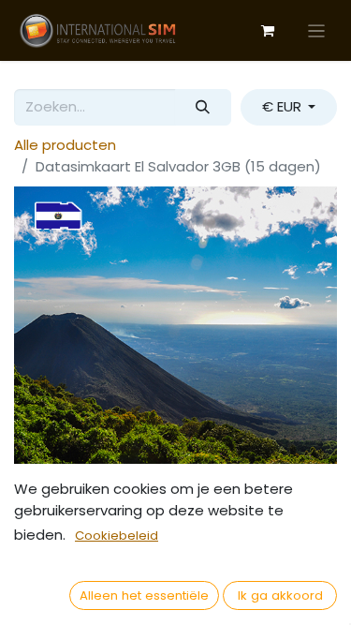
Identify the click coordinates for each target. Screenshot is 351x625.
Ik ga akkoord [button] (280, 595)
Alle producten (65, 145)
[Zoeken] (203, 107)
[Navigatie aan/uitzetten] (317, 30)
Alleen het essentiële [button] (144, 595)
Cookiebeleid (116, 535)
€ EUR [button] (283, 106)
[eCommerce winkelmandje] (267, 31)
